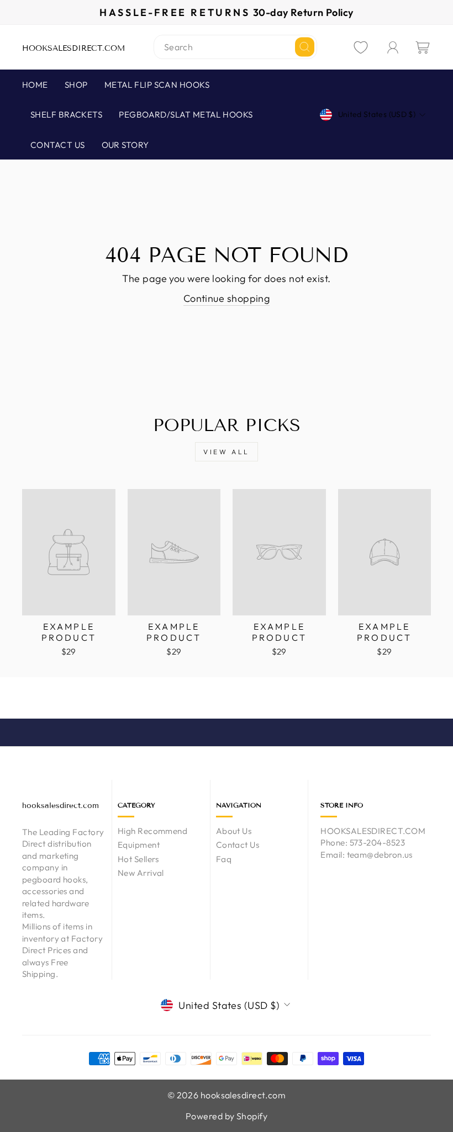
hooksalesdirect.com (73, 48)
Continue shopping (226, 298)
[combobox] (235, 47)
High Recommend (152, 831)
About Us (234, 831)
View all (226, 452)
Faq (223, 859)
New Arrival (141, 873)
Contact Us (238, 844)
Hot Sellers (138, 859)
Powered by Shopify (226, 1116)
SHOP (76, 84)
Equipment (139, 844)
